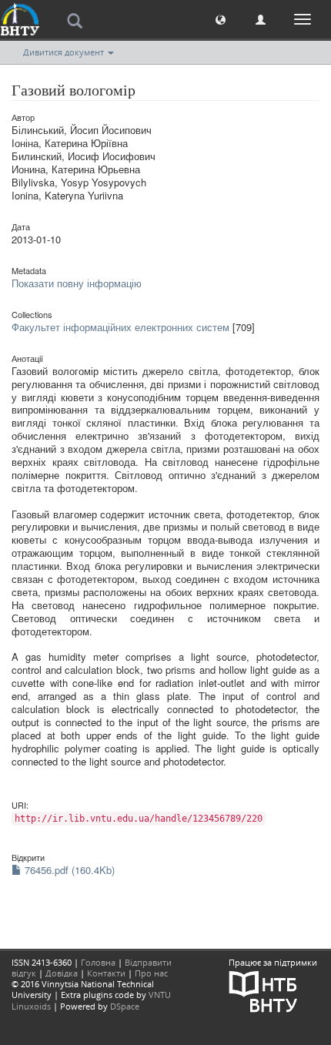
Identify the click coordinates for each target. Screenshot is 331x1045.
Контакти (106, 973)
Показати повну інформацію (77, 283)
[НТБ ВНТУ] (263, 990)
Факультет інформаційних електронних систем (120, 327)
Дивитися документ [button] (64, 52)
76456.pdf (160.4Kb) (68, 869)
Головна (98, 962)
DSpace (124, 1006)
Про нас (151, 973)
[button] (220, 19)
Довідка (61, 973)
